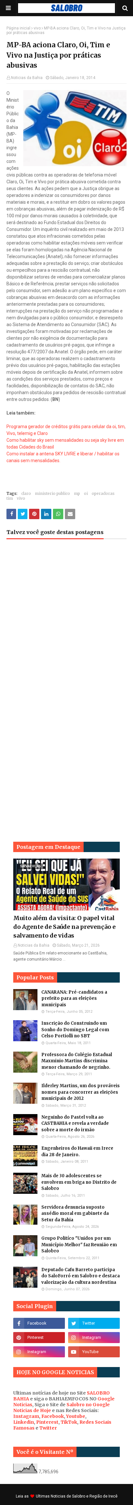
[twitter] (94, 1323)
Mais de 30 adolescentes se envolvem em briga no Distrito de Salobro (79, 1182)
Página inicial (18, 28)
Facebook (52, 1416)
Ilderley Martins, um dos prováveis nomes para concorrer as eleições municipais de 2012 (80, 1092)
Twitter (48, 1428)
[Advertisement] (66, 622)
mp (77, 493)
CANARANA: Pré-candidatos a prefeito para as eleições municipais (74, 998)
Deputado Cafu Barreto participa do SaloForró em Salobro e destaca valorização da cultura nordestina (80, 1276)
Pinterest (47, 1422)
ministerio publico (52, 493)
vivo (37, 28)
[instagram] (94, 1337)
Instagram (26, 1416)
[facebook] (39, 1323)
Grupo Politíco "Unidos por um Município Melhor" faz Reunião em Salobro (79, 1245)
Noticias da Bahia (27, 77)
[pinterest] (39, 1337)
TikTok (69, 1422)
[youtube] (94, 1351)
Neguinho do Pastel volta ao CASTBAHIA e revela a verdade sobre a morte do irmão (75, 1123)
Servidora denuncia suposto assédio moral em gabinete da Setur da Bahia (75, 1213)
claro (26, 493)
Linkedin (23, 1422)
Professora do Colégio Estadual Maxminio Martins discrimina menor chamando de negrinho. (76, 1061)
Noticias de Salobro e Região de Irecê (84, 1496)
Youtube (75, 1416)
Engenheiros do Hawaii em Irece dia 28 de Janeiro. (77, 1151)
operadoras (103, 493)
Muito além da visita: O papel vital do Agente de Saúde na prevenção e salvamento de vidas (64, 926)
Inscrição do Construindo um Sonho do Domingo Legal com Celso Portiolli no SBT (75, 1029)
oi (86, 493)
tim (9, 498)
